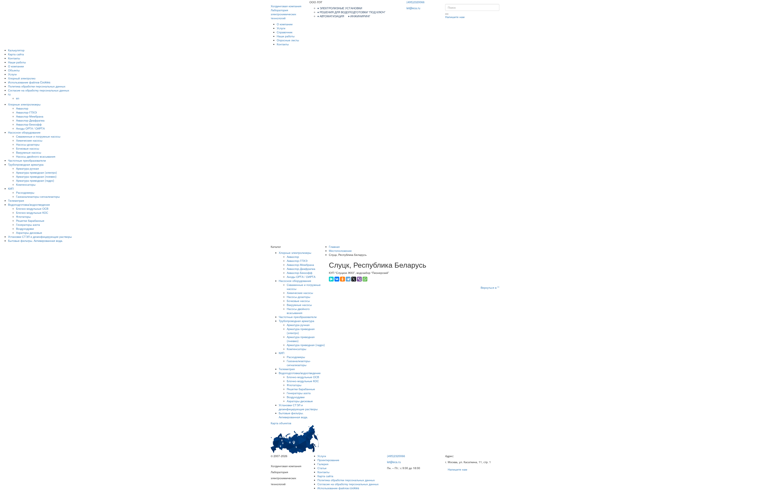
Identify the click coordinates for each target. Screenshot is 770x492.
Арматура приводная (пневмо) (36, 176)
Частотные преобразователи (27, 160)
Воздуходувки (25, 229)
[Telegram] (348, 279)
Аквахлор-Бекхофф (29, 124)
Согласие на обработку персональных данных (38, 90)
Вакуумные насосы (28, 152)
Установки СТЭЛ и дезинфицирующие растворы (40, 237)
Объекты (14, 70)
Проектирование (328, 460)
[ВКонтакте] (336, 279)
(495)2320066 (415, 2)
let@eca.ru (413, 8)
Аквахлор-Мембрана (29, 116)
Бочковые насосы (27, 148)
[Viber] (359, 279)
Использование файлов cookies (338, 488)
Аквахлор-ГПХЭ (26, 112)
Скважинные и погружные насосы (38, 136)
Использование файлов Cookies (29, 82)
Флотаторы (23, 217)
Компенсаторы (25, 184)
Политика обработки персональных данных (36, 86)
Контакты (283, 44)
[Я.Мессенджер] (331, 279)
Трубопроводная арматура (26, 164)
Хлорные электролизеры (24, 104)
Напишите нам (455, 17)
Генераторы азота (28, 225)
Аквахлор (22, 108)
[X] (353, 279)
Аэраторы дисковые (29, 233)
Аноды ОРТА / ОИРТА (30, 128)
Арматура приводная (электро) (36, 172)
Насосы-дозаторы (28, 144)
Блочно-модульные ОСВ (32, 209)
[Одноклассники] (342, 279)
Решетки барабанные (30, 221)
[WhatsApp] (365, 279)
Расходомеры (25, 192)
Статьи (321, 468)
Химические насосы (29, 140)
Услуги (281, 28)
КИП (11, 188)
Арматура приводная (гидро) (35, 180)
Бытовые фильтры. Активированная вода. (35, 241)
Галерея (322, 464)
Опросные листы (288, 40)
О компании (285, 24)
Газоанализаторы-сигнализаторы (38, 196)
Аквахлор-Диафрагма (30, 120)
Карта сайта (16, 54)
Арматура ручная (27, 168)
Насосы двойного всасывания (35, 156)
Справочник (284, 32)
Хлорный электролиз (21, 78)
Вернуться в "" (490, 287)
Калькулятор (16, 50)
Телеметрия (16, 200)
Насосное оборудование (24, 132)
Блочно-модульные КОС (32, 213)
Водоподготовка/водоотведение (29, 204)
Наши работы (286, 36)
